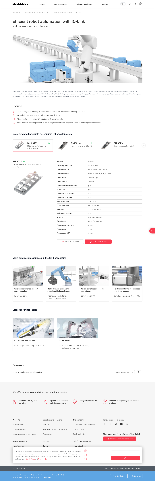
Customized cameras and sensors (24, 434)
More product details (72, 241)
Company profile (78, 429)
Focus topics (47, 434)
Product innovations (19, 429)
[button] (41, 4)
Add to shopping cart (100, 241)
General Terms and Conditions (130, 468)
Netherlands (136, 476)
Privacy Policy (42, 459)
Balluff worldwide (79, 434)
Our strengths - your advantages (84, 425)
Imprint (106, 468)
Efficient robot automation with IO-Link (67, 13)
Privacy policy (114, 468)
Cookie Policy (30, 459)
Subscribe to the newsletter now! (121, 439)
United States (119, 476)
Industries (46, 425)
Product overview (18, 425)
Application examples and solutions (37, 13)
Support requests (18, 446)
